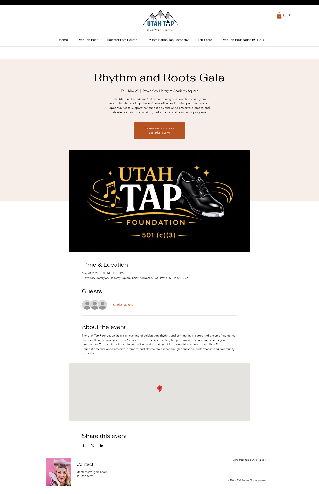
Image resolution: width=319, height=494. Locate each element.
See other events (160, 132)
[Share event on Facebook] (83, 445)
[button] (279, 15)
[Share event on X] (92, 445)
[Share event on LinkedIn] (101, 445)
